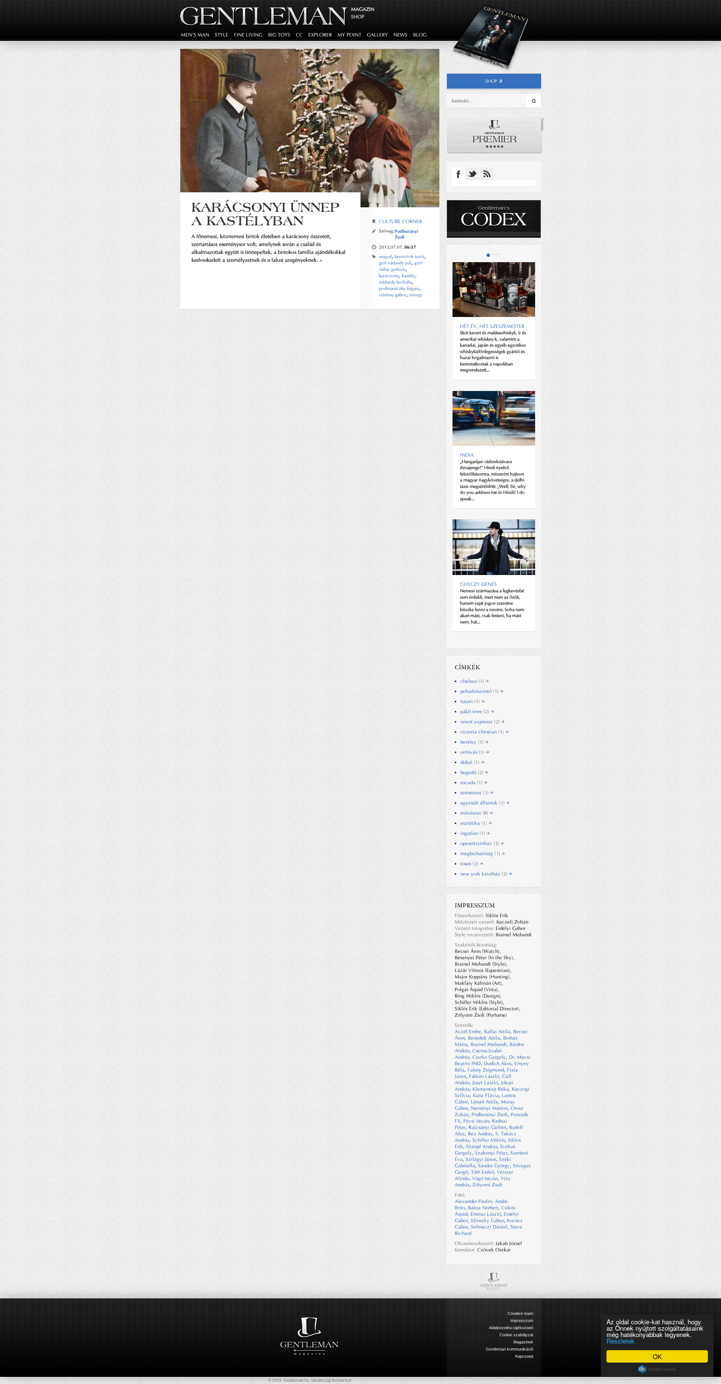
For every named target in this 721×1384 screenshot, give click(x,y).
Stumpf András (481, 1146)
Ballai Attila (497, 1031)
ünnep (415, 294)
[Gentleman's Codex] (494, 219)
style (221, 35)
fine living (248, 35)
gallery (377, 35)
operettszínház (480, 843)
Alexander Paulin (473, 1201)
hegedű (472, 772)
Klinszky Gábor (487, 1220)
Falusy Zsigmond (486, 1070)
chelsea (473, 681)
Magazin (362, 9)
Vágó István (485, 1178)
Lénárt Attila (484, 1102)
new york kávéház (484, 874)
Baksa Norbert (483, 1207)
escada (472, 782)
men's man (195, 35)
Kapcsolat (524, 1356)
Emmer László (486, 1214)
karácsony (389, 275)
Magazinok (523, 1342)
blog (420, 35)
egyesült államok (483, 803)
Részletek (620, 1340)
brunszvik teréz (409, 256)
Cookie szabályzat (516, 1335)
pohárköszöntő (480, 691)
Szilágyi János (481, 1159)
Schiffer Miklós (488, 1140)
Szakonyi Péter (491, 1153)
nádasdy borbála (395, 282)
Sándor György (494, 1165)
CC (299, 35)
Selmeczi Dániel (489, 1227)
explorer (320, 35)
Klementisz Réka (490, 1089)
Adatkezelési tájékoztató (511, 1327)
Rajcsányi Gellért (487, 1127)
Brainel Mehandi (489, 1044)
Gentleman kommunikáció (509, 1349)
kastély (408, 275)
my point (349, 35)
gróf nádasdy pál (395, 263)
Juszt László (485, 1082)
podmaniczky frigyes (399, 288)
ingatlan (473, 833)
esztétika (474, 823)
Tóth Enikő (482, 1172)
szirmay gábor (392, 294)
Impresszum (521, 1320)
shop (492, 81)
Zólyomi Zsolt (487, 1185)
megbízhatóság (481, 853)
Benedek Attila (484, 1038)
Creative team (520, 1313)
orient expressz (480, 721)
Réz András (480, 1133)
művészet (475, 813)
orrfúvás (473, 752)
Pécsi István (476, 1121)
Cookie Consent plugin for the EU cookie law (657, 1369)
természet (475, 792)
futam (470, 701)
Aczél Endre (468, 1031)
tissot (470, 863)
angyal (385, 256)
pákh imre (475, 711)
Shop (357, 17)
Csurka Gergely (489, 1057)
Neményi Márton (489, 1108)
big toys (279, 35)
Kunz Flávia (486, 1095)
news (400, 35)
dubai (470, 762)
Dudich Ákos (497, 1063)
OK (657, 1356)
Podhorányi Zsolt (490, 1114)
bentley (472, 742)
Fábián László (484, 1076)
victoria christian (482, 732)
